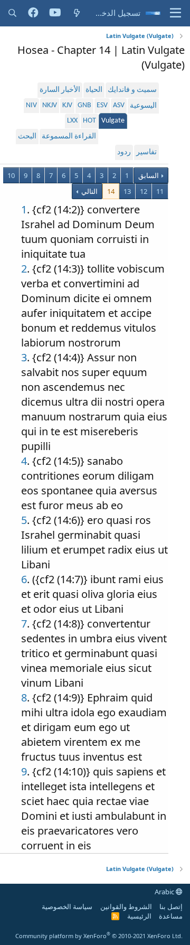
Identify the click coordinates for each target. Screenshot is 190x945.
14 (111, 191)
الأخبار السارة (60, 90)
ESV (102, 105)
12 (143, 191)
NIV (31, 105)
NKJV (49, 105)
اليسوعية (143, 106)
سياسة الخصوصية (67, 906)
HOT (89, 121)
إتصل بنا (171, 906)
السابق (148, 175)
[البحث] (12, 13)
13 (127, 191)
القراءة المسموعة (69, 137)
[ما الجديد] (76, 13)
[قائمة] (175, 13)
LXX (72, 121)
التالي (89, 191)
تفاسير (146, 152)
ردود (124, 152)
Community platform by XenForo (99, 936)
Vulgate (113, 121)
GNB (84, 105)
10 (11, 175)
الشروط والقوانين (126, 906)
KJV (67, 105)
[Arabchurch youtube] (55, 13)
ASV (119, 105)
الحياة (94, 90)
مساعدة (171, 916)
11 (160, 191)
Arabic (165, 891)
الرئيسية (139, 916)
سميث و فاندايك (132, 90)
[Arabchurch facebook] (33, 13)
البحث (27, 137)
